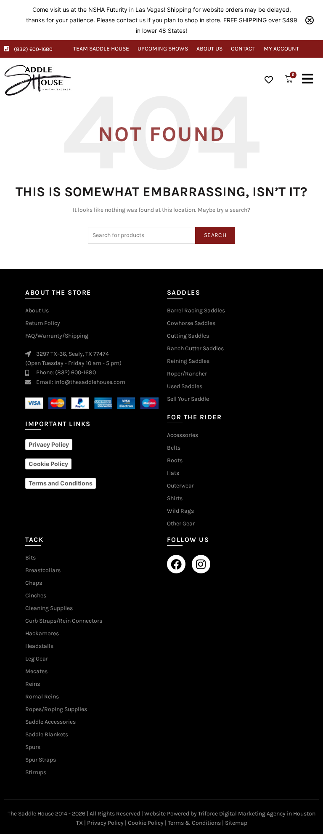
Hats (173, 473)
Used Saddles (184, 386)
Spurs (32, 747)
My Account (281, 48)
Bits (30, 558)
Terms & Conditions (194, 822)
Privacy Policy (105, 822)
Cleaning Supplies (49, 608)
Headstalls (39, 646)
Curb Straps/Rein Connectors (63, 621)
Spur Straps (40, 760)
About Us (209, 48)
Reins (32, 684)
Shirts (175, 498)
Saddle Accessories (50, 722)
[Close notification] (309, 20)
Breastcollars (43, 570)
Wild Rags (180, 511)
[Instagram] (201, 564)
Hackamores (42, 634)
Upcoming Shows (163, 48)
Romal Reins (42, 697)
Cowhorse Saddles (191, 323)
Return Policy (42, 323)
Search (215, 235)
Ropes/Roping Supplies (56, 709)
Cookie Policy (146, 822)
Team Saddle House (101, 48)
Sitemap (236, 822)
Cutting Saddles (188, 336)
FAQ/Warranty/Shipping (56, 336)
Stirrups (35, 772)
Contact (243, 48)
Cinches (35, 596)
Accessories (182, 435)
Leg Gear (36, 659)
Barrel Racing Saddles (196, 311)
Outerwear (180, 486)
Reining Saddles (188, 361)
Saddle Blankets (46, 735)
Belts (173, 448)
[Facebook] (176, 564)
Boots (175, 461)
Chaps (33, 583)
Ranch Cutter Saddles (195, 349)
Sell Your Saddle (188, 399)
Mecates (36, 671)
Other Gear (181, 524)
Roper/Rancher (187, 374)
